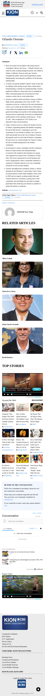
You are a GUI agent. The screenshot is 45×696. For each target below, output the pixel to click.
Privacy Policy (7, 641)
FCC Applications (8, 639)
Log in (34, 513)
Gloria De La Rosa (8, 291)
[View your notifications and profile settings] (41, 528)
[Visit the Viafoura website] (38, 569)
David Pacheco (7, 357)
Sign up (39, 513)
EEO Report (6, 636)
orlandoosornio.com (15, 190)
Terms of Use (6, 644)
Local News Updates (9, 662)
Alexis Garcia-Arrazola (10, 324)
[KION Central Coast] (15, 13)
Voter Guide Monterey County (26, 195)
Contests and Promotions (10, 660)
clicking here (8, 500)
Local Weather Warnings (10, 667)
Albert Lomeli (7, 258)
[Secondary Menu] (5, 13)
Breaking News (7, 657)
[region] (22, 541)
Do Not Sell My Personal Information (14, 646)
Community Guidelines (9, 634)
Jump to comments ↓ (9, 203)
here (5, 506)
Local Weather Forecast (10, 665)
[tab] (8, 528)
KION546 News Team (10, 45)
